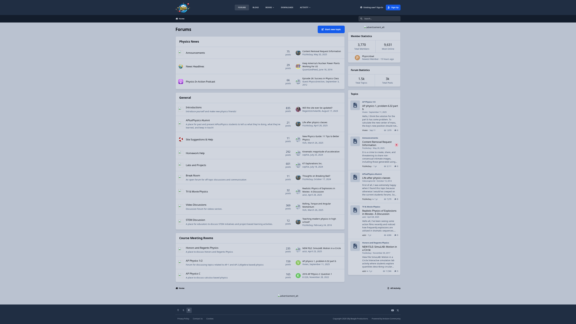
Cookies (209, 318)
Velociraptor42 (368, 181)
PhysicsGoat (368, 56)
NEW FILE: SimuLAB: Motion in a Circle (321, 248)
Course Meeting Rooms (196, 238)
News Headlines (195, 66)
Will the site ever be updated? (317, 107)
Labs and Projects (196, 165)
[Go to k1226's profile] (298, 275)
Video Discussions (196, 204)
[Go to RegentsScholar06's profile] (298, 109)
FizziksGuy (307, 54)
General (185, 98)
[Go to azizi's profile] (298, 191)
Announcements (195, 52)
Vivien (305, 264)
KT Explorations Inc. (312, 163)
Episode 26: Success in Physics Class (320, 78)
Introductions (194, 107)
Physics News (189, 41)
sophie (305, 154)
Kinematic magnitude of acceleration (321, 151)
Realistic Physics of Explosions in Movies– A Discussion (379, 212)
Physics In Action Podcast (200, 81)
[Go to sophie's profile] (298, 153)
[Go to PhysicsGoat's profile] (357, 57)
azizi (304, 194)
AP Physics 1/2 (194, 260)
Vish (304, 142)
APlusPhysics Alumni (198, 120)
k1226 (305, 277)
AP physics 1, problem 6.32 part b (319, 261)
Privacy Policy (183, 318)
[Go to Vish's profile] (298, 139)
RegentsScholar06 (311, 111)
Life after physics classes (314, 122)
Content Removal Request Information (321, 51)
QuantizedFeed (310, 69)
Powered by (386, 318)
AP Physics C (193, 273)
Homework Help (195, 153)
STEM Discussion (195, 220)
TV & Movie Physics (197, 191)
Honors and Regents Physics (202, 247)
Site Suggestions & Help (199, 139)
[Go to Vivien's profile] (298, 262)
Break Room (193, 175)
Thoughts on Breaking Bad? (316, 175)
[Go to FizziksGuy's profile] (298, 52)
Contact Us (198, 318)
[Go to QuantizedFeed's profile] (298, 66)
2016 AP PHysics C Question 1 (317, 274)
